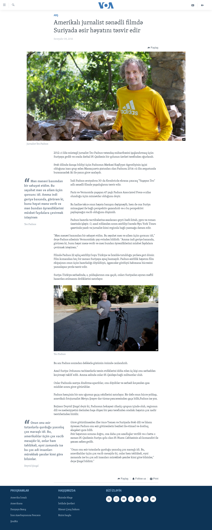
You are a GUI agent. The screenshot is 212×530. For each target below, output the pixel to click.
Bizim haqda (64, 515)
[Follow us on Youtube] (124, 499)
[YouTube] (193, 5)
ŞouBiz (14, 521)
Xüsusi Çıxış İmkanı (69, 509)
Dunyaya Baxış (18, 509)
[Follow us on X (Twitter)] (131, 499)
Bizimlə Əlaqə (65, 498)
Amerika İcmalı (18, 498)
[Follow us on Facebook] (109, 499)
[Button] (152, 48)
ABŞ (56, 15)
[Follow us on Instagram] (116, 499)
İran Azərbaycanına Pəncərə (25, 515)
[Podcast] (146, 499)
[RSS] (138, 499)
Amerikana (16, 503)
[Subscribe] (153, 499)
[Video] (202, 5)
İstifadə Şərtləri (66, 503)
